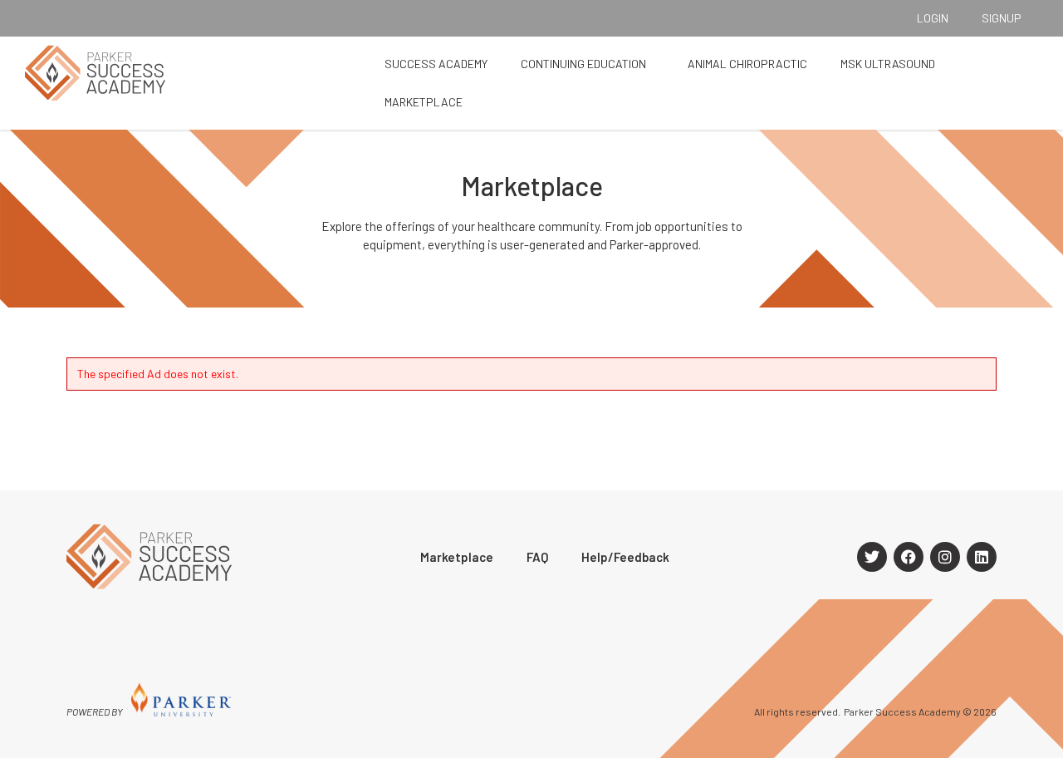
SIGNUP (1001, 18)
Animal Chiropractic (747, 64)
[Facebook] (908, 557)
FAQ (537, 556)
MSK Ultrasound (887, 64)
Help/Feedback (625, 556)
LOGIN (932, 18)
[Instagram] (945, 557)
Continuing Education (583, 64)
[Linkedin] (982, 557)
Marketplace (424, 102)
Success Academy (436, 64)
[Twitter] (872, 557)
